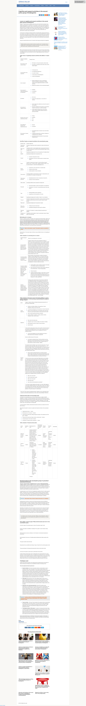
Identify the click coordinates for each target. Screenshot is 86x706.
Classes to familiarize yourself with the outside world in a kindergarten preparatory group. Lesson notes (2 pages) (62, 33)
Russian (1, 705)
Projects (31, 5)
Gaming (42, 5)
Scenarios (26, 5)
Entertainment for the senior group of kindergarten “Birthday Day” (62, 27)
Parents (46, 5)
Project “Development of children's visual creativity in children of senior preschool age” (60, 43)
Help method (21, 5)
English (66, 2)
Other (50, 5)
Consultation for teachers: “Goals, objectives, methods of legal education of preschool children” (62, 14)
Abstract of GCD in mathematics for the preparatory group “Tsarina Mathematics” (62, 38)
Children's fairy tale (24, 1)
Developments (37, 5)
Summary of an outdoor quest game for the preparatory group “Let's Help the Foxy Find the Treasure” (62, 48)
